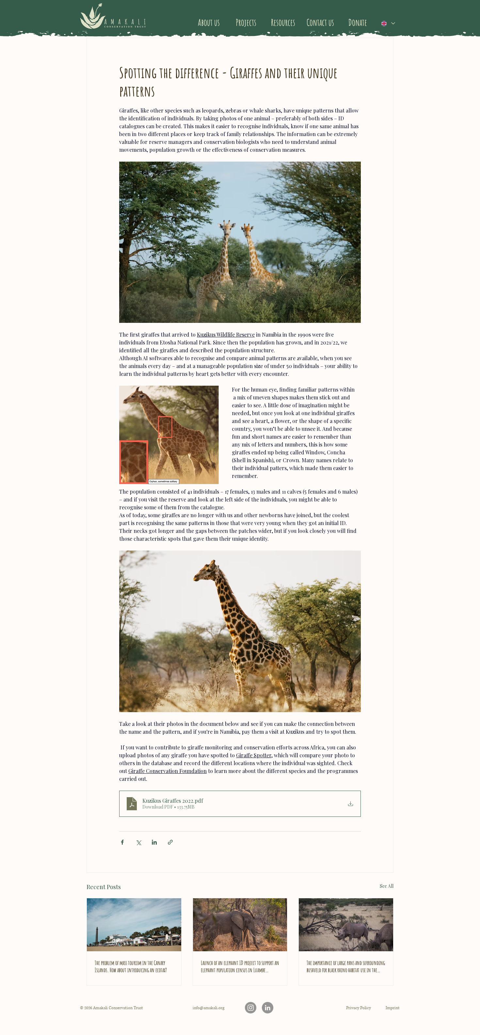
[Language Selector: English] (388, 23)
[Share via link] (170, 842)
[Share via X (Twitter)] (138, 842)
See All (386, 886)
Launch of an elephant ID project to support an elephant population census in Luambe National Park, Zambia (240, 966)
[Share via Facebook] (122, 842)
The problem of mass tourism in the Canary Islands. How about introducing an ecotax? (131, 966)
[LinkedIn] (267, 1007)
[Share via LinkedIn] (154, 842)
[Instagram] (250, 1007)
